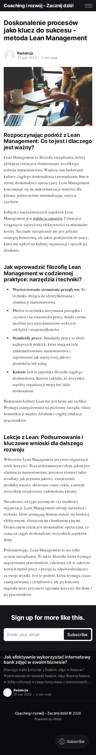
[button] (88, 6)
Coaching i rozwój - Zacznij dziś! (38, 5)
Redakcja (25, 53)
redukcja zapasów (47, 218)
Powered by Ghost (48, 719)
